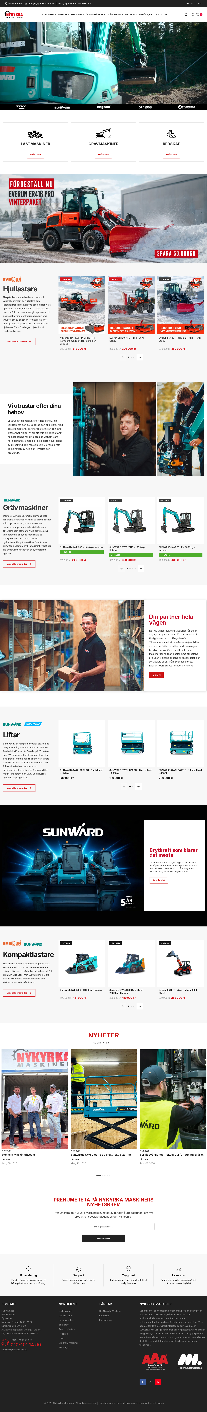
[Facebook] (143, 1382)
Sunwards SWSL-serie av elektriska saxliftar (101, 1154)
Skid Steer (64, 1324)
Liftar (61, 1338)
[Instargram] (150, 1382)
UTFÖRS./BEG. (146, 14)
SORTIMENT (48, 14)
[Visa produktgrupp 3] (133, 357)
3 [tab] (105, 1175)
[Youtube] (158, 1382)
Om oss (190, 3)
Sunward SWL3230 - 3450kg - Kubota (81, 990)
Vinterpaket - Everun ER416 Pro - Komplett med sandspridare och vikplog (78, 340)
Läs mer (156, 674)
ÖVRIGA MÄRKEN (95, 14)
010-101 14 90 (15, 3)
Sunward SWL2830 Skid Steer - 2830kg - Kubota (126, 991)
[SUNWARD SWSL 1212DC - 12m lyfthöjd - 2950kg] (131, 743)
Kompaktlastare (66, 1320)
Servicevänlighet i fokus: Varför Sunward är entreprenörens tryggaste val (173, 1154)
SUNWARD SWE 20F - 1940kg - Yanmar (81, 547)
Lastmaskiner (65, 1311)
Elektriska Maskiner (68, 1343)
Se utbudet (158, 880)
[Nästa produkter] (140, 357)
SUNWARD (76, 14)
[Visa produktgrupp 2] (131, 357)
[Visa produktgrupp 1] (128, 357)
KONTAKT (163, 14)
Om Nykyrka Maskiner (110, 1311)
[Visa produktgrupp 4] (135, 568)
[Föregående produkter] (123, 357)
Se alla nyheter (102, 1042)
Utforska (35, 154)
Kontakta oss (105, 1320)
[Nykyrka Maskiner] (14, 15)
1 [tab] (98, 1175)
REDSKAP (130, 14)
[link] (103, 218)
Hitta (200, 3)
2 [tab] (102, 1175)
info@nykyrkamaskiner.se (41, 3)
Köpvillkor (104, 1315)
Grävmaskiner (66, 1315)
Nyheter (6, 1150)
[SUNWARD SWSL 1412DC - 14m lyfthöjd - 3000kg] (180, 743)
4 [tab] (107, 1175)
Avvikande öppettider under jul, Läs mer (21, 1329)
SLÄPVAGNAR (114, 14)
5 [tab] (110, 1175)
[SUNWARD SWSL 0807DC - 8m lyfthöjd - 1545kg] (81, 743)
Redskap (63, 1333)
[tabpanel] (34, 1107)
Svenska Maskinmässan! (18, 1154)
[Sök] (186, 14)
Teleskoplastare (67, 1329)
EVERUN (62, 14)
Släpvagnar (64, 1347)
